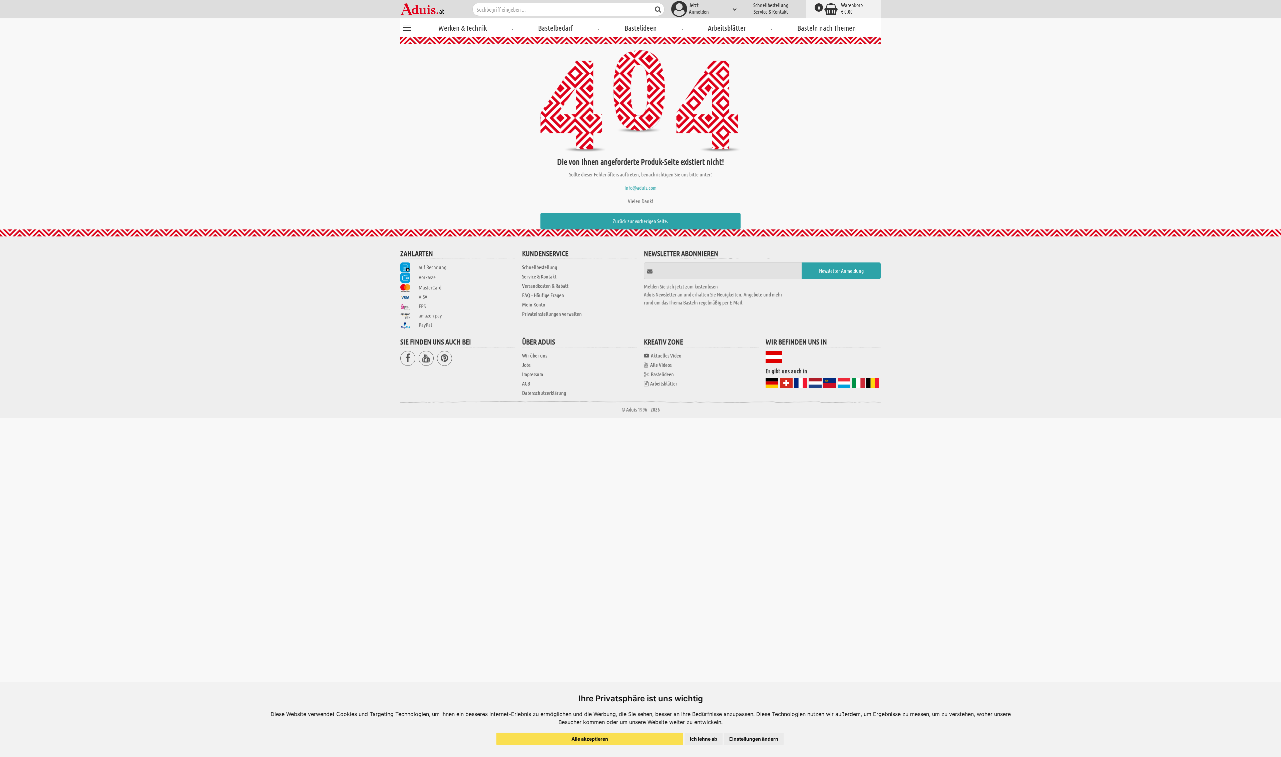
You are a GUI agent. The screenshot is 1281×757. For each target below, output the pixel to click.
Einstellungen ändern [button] (753, 739)
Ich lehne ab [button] (703, 739)
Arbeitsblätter (727, 27)
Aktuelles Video (666, 355)
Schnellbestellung (770, 5)
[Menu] (407, 26)
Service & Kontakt (771, 11)
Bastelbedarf (555, 27)
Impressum (532, 374)
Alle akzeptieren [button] (589, 739)
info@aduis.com (640, 187)
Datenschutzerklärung (544, 393)
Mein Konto (533, 304)
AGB (526, 383)
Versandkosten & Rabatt (545, 285)
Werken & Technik (462, 27)
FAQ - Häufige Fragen (543, 295)
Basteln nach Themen (826, 27)
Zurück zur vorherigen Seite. (640, 221)
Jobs (526, 364)
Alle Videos (661, 364)
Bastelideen (640, 27)
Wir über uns (534, 355)
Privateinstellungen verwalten (552, 313)
